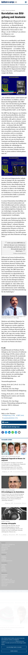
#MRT (11, 471)
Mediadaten (4, 574)
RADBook (3, 557)
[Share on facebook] (2, 432)
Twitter (3, 566)
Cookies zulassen (14, 651)
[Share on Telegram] (16, 432)
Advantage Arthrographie (8, 523)
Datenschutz (4, 584)
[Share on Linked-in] (9, 432)
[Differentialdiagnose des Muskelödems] (14, 482)
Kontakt (3, 578)
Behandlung (4, 547)
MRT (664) (20, 415)
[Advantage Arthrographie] (14, 513)
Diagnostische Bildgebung (8, 544)
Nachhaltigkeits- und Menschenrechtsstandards (8, 580)
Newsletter (4, 576)
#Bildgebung (4, 471)
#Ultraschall (23, 471)
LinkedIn (3, 569)
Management (4, 549)
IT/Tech (3, 550)
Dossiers (3, 556)
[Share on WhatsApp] (12, 432)
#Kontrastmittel (12, 534)
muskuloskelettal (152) (10, 418)
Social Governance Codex (8, 582)
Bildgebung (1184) (9, 415)
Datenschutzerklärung (10, 641)
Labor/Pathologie (5, 546)
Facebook (3, 564)
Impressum (4, 585)
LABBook (3, 559)
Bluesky (3, 567)
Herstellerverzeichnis (6, 561)
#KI (8, 471)
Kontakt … (7, 422)
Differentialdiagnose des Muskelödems (12, 492)
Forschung (4, 552)
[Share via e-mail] (19, 432)
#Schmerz (24, 503)
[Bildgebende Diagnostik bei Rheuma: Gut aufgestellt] (14, 448)
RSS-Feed (3, 571)
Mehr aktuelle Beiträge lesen (12, 427)
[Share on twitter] (6, 432)
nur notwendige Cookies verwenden (14, 647)
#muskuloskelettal (17, 471)
